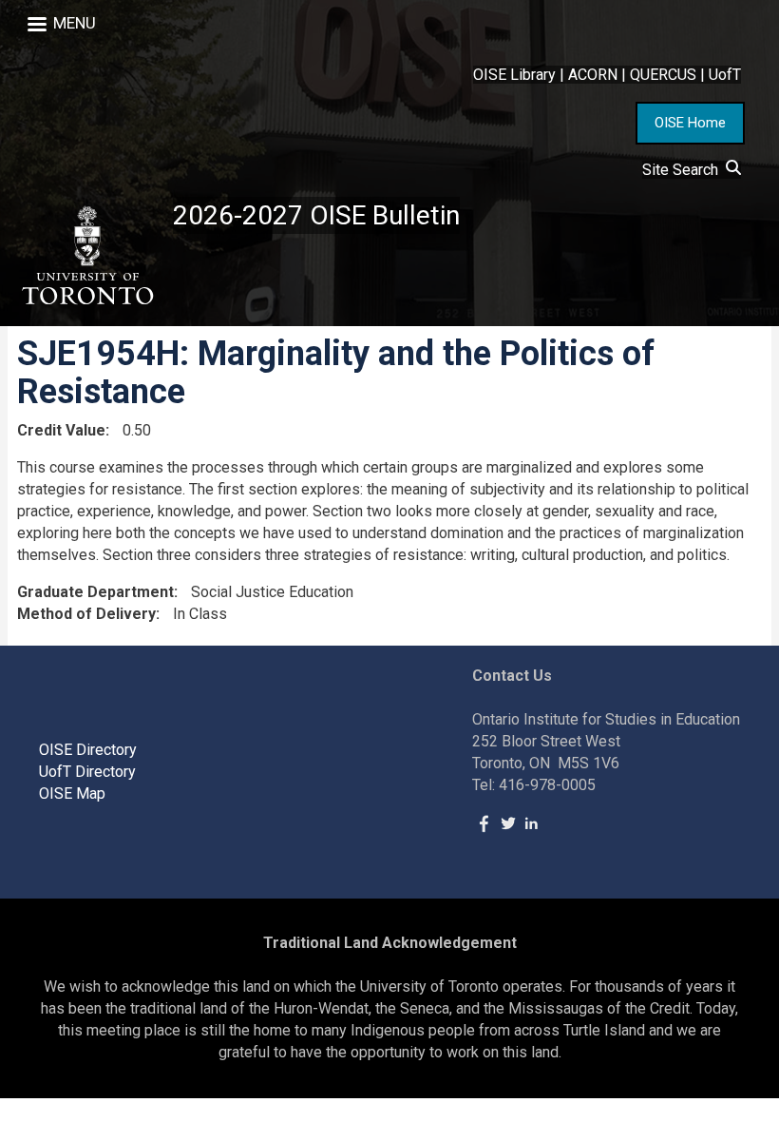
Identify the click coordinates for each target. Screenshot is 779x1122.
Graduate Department (95, 592)
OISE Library (514, 75)
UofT (725, 75)
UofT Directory (87, 772)
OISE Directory (88, 750)
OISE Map (72, 793)
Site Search (684, 170)
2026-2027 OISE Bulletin (316, 215)
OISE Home (690, 122)
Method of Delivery (86, 614)
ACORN (593, 75)
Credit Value (61, 430)
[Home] (86, 255)
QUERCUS (663, 75)
